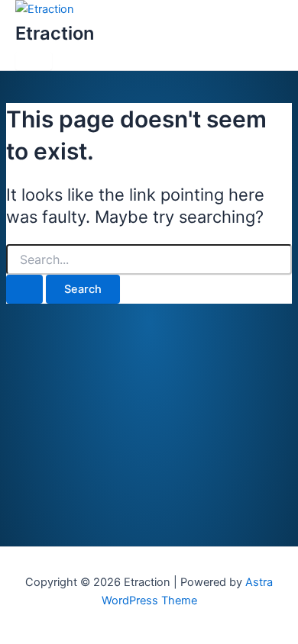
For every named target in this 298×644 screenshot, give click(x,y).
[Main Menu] (33, 61)
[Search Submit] (24, 289)
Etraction (54, 33)
